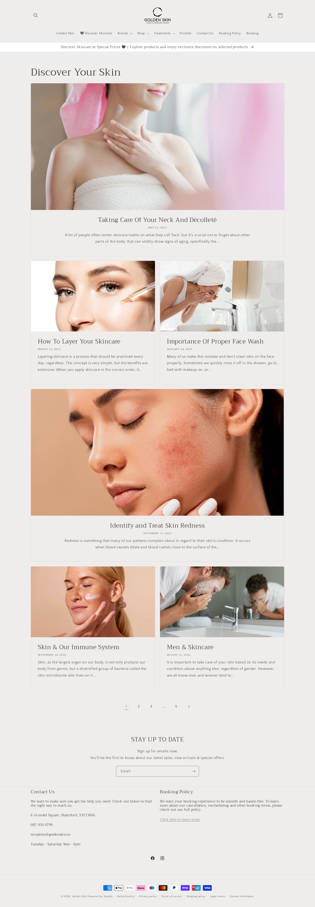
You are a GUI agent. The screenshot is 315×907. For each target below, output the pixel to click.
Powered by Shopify (100, 896)
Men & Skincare (190, 647)
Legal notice (217, 896)
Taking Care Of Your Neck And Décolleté (157, 220)
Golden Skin (79, 896)
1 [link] (126, 706)
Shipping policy (196, 896)
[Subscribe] (194, 771)
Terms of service (171, 896)
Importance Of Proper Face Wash (215, 342)
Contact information (242, 896)
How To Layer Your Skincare (79, 342)
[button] (36, 15)
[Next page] (189, 706)
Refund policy (125, 896)
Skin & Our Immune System (78, 647)
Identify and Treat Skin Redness (157, 526)
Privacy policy (148, 896)
